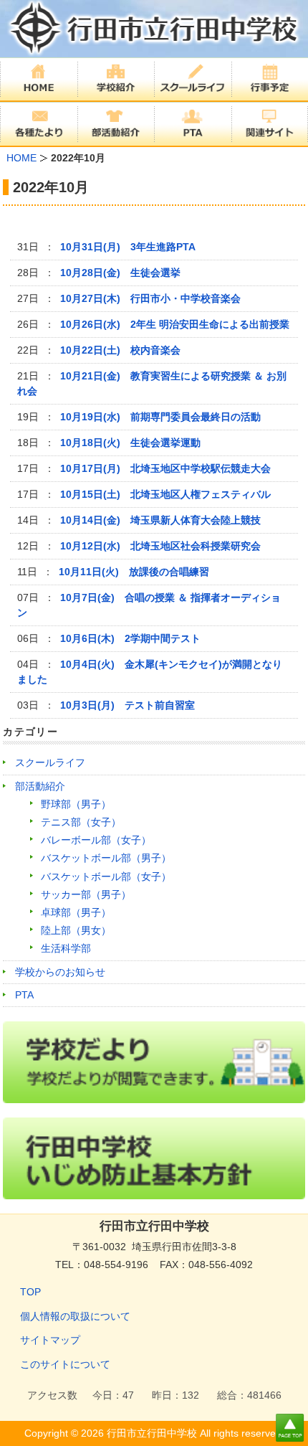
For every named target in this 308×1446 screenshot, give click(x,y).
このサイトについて (65, 1364)
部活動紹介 (40, 786)
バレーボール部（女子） (96, 840)
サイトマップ (50, 1340)
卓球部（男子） (76, 912)
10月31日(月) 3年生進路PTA (128, 246)
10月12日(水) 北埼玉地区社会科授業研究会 (160, 546)
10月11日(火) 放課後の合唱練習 (134, 571)
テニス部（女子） (81, 822)
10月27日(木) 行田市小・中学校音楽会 (150, 298)
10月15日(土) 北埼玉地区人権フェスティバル (165, 494)
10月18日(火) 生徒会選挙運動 (130, 442)
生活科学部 (66, 948)
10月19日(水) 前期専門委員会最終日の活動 (160, 416)
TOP (30, 1292)
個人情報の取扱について (75, 1316)
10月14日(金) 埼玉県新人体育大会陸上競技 (160, 520)
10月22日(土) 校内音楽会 (120, 350)
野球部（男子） (76, 804)
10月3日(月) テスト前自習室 (127, 705)
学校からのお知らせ (60, 972)
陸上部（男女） (76, 930)
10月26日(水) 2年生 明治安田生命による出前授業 (174, 324)
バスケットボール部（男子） (106, 858)
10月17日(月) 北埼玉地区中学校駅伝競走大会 (165, 468)
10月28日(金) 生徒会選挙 (120, 272)
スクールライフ (50, 762)
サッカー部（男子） (86, 894)
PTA (24, 995)
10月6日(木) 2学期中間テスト (130, 638)
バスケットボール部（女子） (106, 876)
